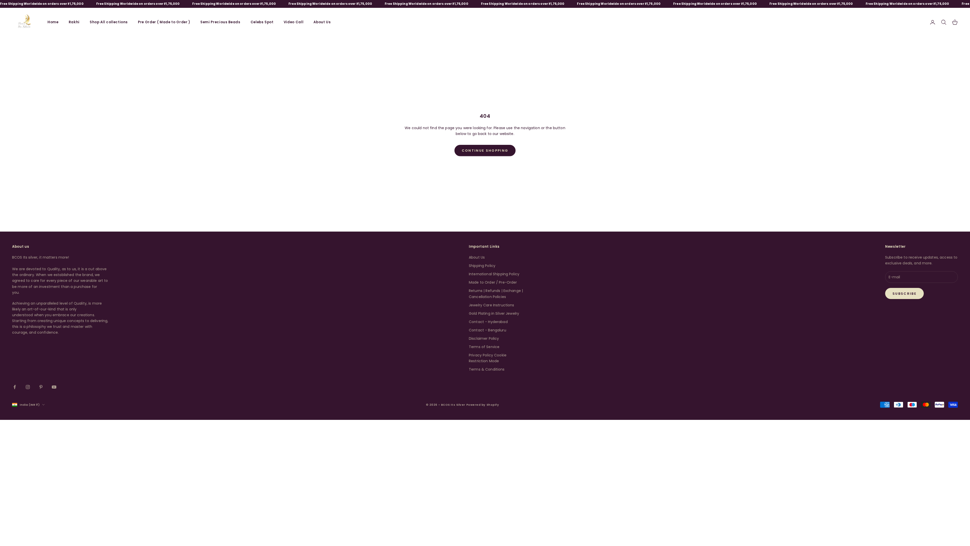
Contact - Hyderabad (488, 321)
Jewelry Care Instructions (491, 305)
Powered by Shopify (482, 405)
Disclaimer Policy (484, 338)
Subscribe (904, 293)
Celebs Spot (262, 22)
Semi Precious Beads (220, 22)
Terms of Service (484, 346)
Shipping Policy (482, 265)
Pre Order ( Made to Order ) (164, 22)
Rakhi (74, 22)
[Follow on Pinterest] (40, 387)
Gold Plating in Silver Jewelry (494, 313)
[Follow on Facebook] (14, 387)
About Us (322, 22)
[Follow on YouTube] (54, 387)
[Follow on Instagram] (27, 387)
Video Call (294, 22)
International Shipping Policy (494, 274)
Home (53, 22)
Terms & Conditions (487, 369)
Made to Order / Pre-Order (493, 282)
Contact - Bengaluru (487, 330)
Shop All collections (109, 22)
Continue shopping (485, 150)
